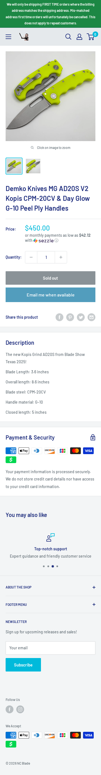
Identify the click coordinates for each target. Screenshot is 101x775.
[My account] (79, 37)
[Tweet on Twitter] (81, 317)
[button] (60, 238)
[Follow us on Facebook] (9, 709)
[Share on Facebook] (59, 317)
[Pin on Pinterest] (70, 317)
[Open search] (68, 37)
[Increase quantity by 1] (61, 257)
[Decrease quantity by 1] (31, 257)
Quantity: (14, 257)
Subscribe (23, 664)
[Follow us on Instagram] (20, 709)
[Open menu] (8, 37)
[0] (90, 36)
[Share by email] (91, 317)
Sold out (50, 277)
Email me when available (51, 294)
